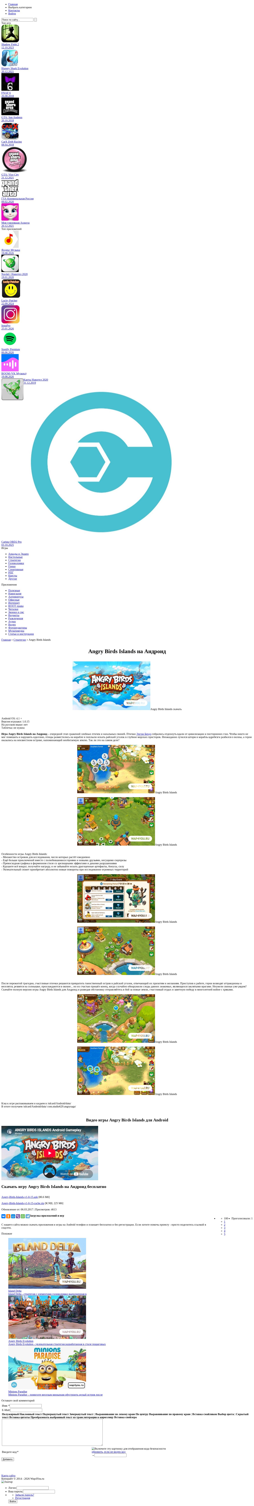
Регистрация (22, 1498)
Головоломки (16, 563)
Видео (12, 624)
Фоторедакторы (17, 627)
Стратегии (14, 560)
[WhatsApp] (23, 1216)
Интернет (14, 602)
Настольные (15, 557)
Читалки (13, 609)
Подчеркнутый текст (56, 1414)
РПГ (10, 572)
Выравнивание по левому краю (115, 1414)
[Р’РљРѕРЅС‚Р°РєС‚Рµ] (3, 1216)
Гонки (12, 566)
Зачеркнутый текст (81, 1414)
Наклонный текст (31, 1414)
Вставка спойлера (125, 1417)
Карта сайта (8, 1475)
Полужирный (10, 1414)
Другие (12, 578)
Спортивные (15, 569)
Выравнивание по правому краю (169, 1414)
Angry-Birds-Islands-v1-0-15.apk (19, 1197)
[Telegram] (28, 1216)
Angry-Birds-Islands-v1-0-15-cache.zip (22, 1203)
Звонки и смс (16, 612)
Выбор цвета (226, 1414)
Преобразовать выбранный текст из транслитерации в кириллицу (72, 1417)
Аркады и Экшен (18, 553)
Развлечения (15, 618)
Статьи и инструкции (21, 633)
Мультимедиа (16, 630)
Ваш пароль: (15, 1491)
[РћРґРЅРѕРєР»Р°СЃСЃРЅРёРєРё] (8, 1216)
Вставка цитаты (19, 1417)
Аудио (12, 621)
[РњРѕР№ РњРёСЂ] (13, 1216)
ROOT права (15, 606)
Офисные (14, 599)
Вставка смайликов (204, 1414)
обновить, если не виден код (108, 1451)
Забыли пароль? (24, 1494)
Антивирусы (15, 596)
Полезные (14, 590)
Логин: (12, 1487)
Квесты (12, 575)
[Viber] (18, 1216)
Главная (13, 4)
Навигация (14, 593)
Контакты (14, 10)
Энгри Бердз (143, 733)
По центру (142, 1414)
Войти (12, 13)
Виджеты (13, 615)
